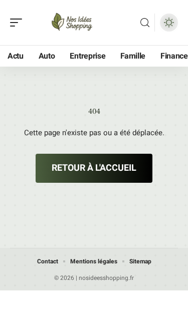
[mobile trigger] (18, 22)
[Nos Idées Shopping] (72, 22)
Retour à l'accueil (94, 168)
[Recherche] (145, 23)
